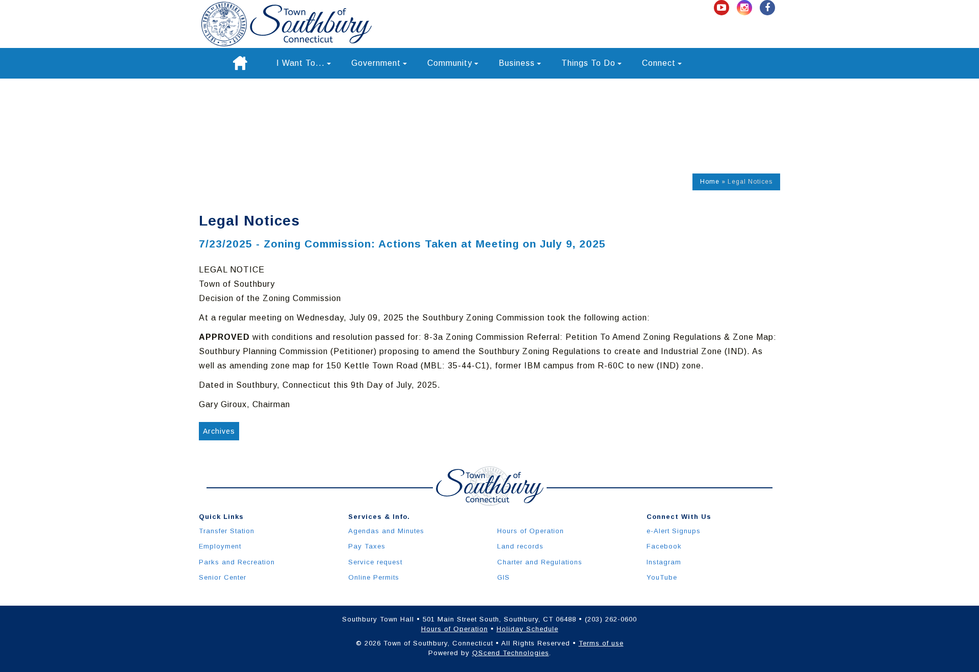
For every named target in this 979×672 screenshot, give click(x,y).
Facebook (664, 546)
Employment (220, 546)
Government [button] (376, 63)
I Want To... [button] (300, 63)
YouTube (662, 577)
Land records (520, 546)
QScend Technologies (510, 653)
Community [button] (449, 63)
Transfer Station (226, 531)
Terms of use (601, 643)
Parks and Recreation (237, 562)
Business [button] (517, 63)
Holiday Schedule (527, 629)
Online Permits (373, 577)
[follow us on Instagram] (746, 8)
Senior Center (222, 577)
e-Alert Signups (674, 531)
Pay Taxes (366, 546)
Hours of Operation (530, 531)
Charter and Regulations (539, 562)
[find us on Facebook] (767, 8)
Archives (219, 431)
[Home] (240, 63)
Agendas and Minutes (386, 531)
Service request (375, 562)
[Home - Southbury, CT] (286, 24)
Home (709, 181)
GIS (503, 577)
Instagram (664, 562)
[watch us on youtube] (723, 8)
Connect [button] (659, 63)
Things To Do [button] (588, 63)
